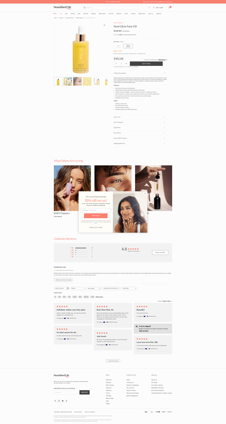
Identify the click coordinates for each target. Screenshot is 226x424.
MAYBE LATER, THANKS (95, 227)
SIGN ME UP (96, 216)
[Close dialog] (145, 193)
